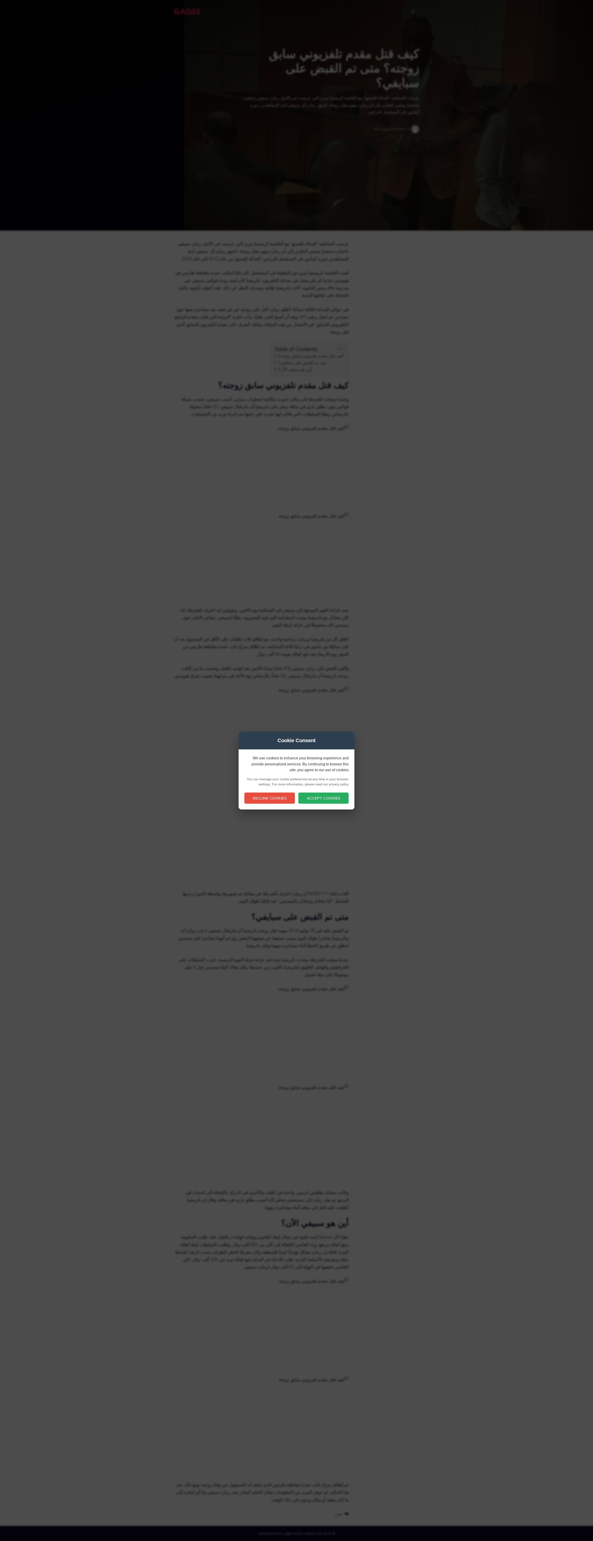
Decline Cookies (270, 798)
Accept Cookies (323, 798)
